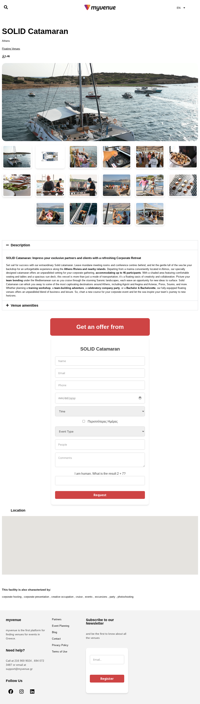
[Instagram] (21, 691)
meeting (97, 265)
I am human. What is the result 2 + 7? (100, 473)
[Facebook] (11, 691)
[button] (100, 245)
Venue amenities (24, 305)
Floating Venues (11, 48)
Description (20, 245)
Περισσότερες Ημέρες (103, 421)
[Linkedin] (32, 691)
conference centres (126, 265)
